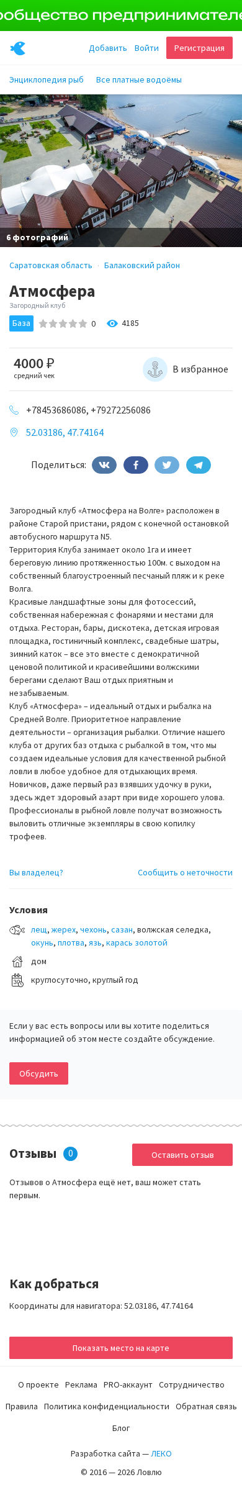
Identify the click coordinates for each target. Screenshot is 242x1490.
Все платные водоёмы (139, 79)
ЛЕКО (161, 1453)
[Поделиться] (104, 465)
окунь (42, 942)
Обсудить (38, 1073)
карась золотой (137, 942)
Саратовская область (50, 265)
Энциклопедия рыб (46, 79)
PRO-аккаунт (128, 1384)
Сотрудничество (192, 1384)
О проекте (38, 1384)
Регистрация (199, 47)
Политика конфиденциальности (106, 1406)
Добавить (108, 47)
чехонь (93, 929)
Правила (22, 1406)
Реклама (81, 1384)
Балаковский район (142, 265)
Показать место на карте (121, 1347)
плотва (71, 942)
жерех (64, 929)
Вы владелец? (36, 872)
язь (95, 942)
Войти (147, 47)
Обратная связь (206, 1406)
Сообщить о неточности (185, 872)
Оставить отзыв (182, 1154)
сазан (122, 929)
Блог (121, 1428)
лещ (39, 929)
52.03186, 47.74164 (65, 432)
